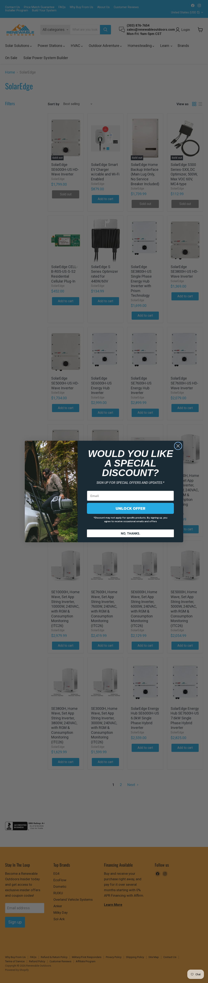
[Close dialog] (178, 445)
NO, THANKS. (130, 533)
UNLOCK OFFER (130, 508)
